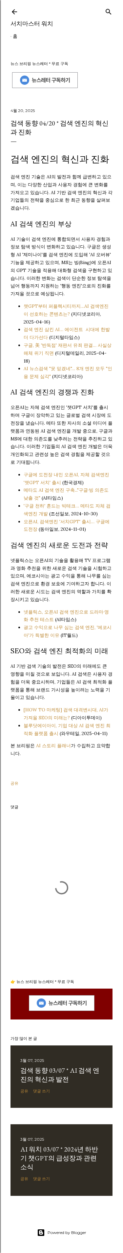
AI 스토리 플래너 (53, 746)
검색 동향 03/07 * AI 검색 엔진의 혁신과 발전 (59, 1075)
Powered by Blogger (67, 1232)
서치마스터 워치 (31, 23)
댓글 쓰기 (41, 1090)
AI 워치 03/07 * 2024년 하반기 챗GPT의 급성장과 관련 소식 (59, 1158)
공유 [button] (14, 783)
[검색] (109, 10)
